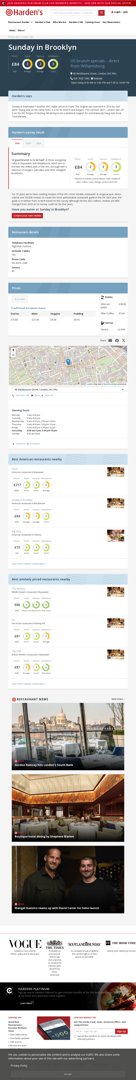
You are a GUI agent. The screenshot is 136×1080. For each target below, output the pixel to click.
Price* (15, 56)
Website (49, 395)
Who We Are (59, 22)
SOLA (15, 468)
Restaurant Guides (19, 22)
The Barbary (18, 588)
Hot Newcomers (111, 22)
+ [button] (13, 350)
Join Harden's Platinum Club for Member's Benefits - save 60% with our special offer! (69, 3)
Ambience (53, 56)
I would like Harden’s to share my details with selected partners (99, 1037)
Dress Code (18, 259)
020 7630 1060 (23, 395)
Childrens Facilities (23, 242)
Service (40, 56)
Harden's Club (42, 22)
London (25, 37)
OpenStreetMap (109, 384)
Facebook (20, 443)
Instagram (35, 443)
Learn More (26, 1003)
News (12, 30)
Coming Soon (92, 22)
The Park (16, 651)
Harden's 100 (76, 22)
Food (27, 56)
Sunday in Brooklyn (22, 499)
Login (117, 11)
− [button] (13, 355)
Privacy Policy (19, 1065)
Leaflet (89, 384)
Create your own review (27, 215)
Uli (13, 620)
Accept (68, 1074)
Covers (16, 267)
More (21, 30)
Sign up (121, 1031)
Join (125, 11)
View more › (117, 699)
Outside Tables (21, 250)
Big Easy (16, 531)
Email (37, 395)
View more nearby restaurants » (29, 563)
